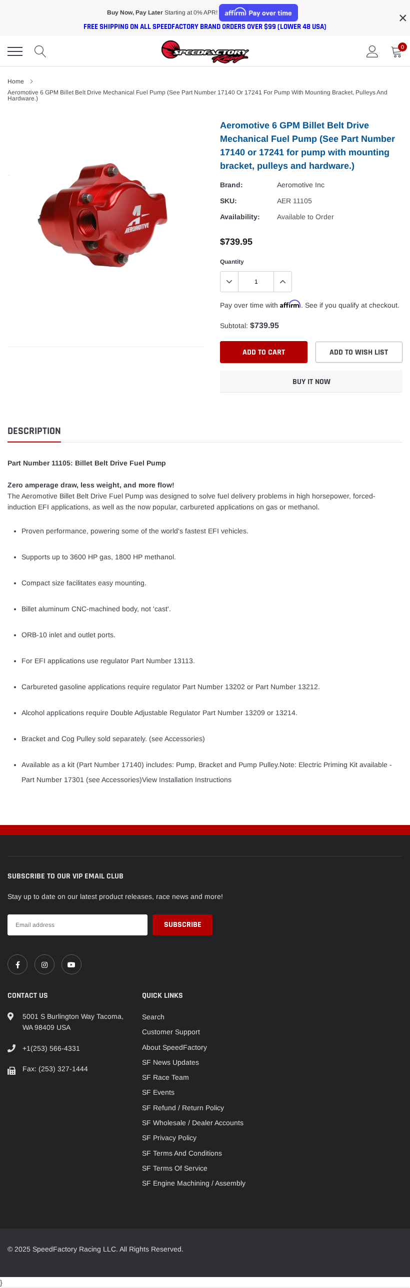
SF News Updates (170, 1062)
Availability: (240, 217)
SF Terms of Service (175, 1168)
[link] (18, 964)
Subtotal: (234, 326)
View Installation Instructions (187, 780)
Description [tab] (34, 431)
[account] (372, 51)
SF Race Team (165, 1077)
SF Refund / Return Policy (183, 1108)
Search (153, 1017)
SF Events (158, 1092)
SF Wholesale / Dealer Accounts (193, 1123)
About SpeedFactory (174, 1047)
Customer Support (171, 1032)
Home (16, 81)
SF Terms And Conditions (182, 1153)
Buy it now (311, 382)
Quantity (232, 261)
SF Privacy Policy (169, 1138)
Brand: (231, 185)
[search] (40, 51)
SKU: (228, 201)
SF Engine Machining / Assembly (194, 1183)
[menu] (15, 51)
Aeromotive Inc (300, 185)
